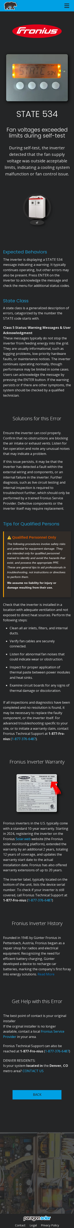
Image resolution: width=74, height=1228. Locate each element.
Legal (33, 1225)
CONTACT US (33, 1071)
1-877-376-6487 (24, 739)
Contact (20, 1225)
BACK (37, 1094)
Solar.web (23, 839)
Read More (46, 974)
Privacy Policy (50, 1225)
